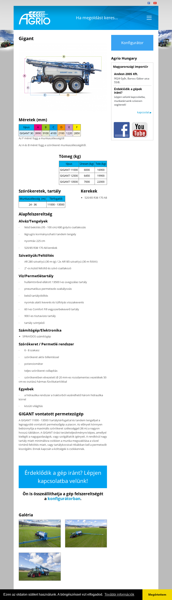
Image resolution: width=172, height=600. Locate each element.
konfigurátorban (64, 498)
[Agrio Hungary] (34, 18)
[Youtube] (155, 3)
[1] (40, 534)
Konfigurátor (132, 42)
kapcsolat (144, 112)
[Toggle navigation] (149, 18)
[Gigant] (63, 77)
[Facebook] (149, 3)
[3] (40, 567)
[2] (86, 534)
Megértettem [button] (157, 594)
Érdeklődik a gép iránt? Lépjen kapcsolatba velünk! (63, 477)
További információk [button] (119, 594)
